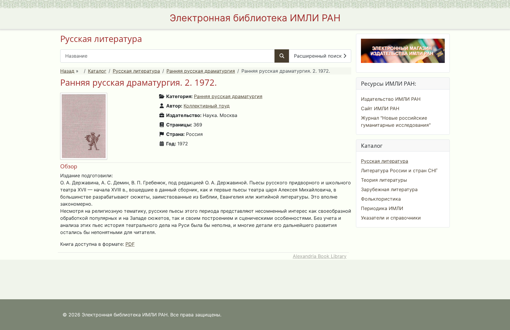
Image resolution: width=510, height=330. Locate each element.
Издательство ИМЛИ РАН (391, 99)
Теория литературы (384, 180)
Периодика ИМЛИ (382, 208)
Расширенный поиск (318, 56)
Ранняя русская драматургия (200, 71)
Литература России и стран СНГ (399, 170)
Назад (67, 71)
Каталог (97, 71)
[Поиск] (281, 56)
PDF (130, 244)
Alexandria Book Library (319, 256)
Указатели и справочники (391, 218)
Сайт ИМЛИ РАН (380, 108)
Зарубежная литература (389, 189)
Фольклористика (381, 199)
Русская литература (136, 71)
